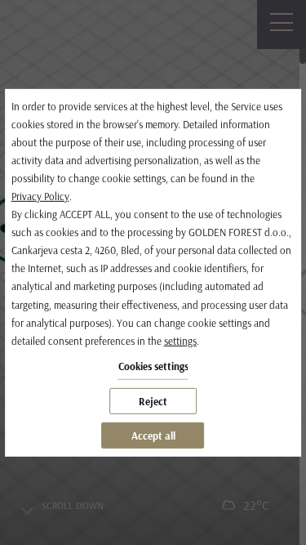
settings (180, 340)
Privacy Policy (40, 196)
